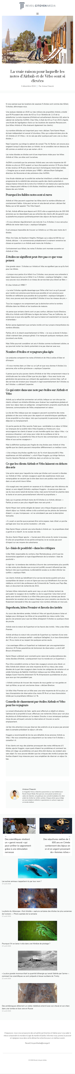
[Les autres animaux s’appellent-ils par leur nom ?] (37, 877)
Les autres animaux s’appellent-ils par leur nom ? (22, 881)
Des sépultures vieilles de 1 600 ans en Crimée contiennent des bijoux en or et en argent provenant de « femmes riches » (56, 846)
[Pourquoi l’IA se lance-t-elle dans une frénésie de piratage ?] (37, 939)
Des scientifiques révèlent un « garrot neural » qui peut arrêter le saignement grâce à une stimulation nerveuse (18, 846)
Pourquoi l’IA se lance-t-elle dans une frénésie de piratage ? (26, 943)
